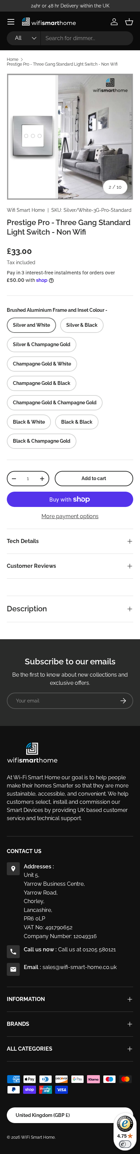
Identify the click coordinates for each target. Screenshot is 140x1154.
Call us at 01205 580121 (87, 949)
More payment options (70, 516)
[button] (129, 21)
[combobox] (70, 38)
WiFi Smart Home (38, 1137)
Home (12, 59)
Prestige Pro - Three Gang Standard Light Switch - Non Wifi (62, 64)
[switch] (125, 1144)
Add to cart (94, 478)
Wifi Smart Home (26, 210)
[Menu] (10, 21)
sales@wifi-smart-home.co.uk (79, 967)
